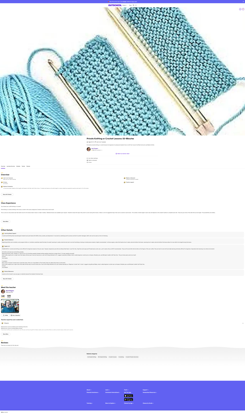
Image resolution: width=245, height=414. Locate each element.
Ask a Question (16, 315)
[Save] (243, 9)
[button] (122, 323)
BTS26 (124, 1)
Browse (124, 5)
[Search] (133, 5)
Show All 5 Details (7, 194)
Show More (5, 221)
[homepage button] (115, 5)
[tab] (3, 166)
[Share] (240, 9)
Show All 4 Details (7, 278)
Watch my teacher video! (123, 153)
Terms (133, 1)
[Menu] (136, 5)
